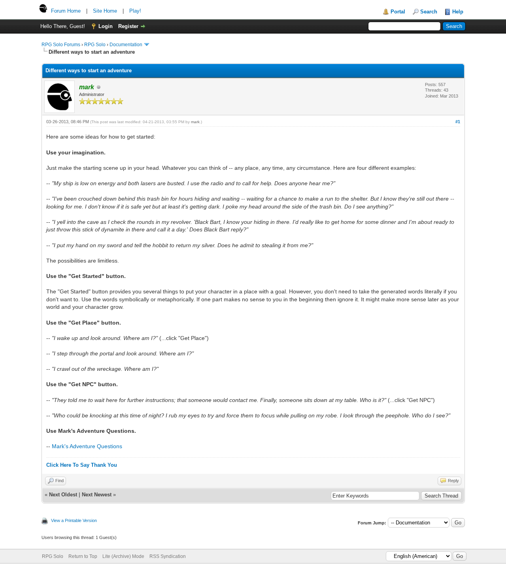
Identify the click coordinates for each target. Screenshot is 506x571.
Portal (398, 12)
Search (428, 12)
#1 (457, 121)
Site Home (105, 11)
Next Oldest (63, 495)
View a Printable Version (74, 520)
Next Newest (96, 495)
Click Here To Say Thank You (81, 465)
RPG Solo (95, 44)
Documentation (126, 44)
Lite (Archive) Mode (123, 556)
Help (457, 12)
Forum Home (66, 11)
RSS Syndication (167, 556)
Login (105, 26)
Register (128, 26)
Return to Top (82, 556)
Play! (135, 11)
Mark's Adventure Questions (87, 446)
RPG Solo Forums (61, 44)
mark (195, 122)
